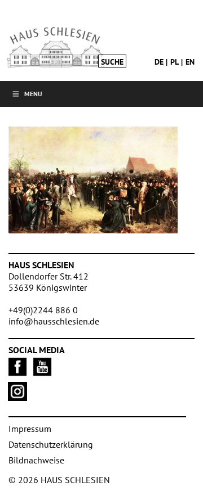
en (190, 62)
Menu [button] (33, 93)
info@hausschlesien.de (53, 321)
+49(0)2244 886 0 (43, 310)
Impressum (29, 428)
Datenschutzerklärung (50, 444)
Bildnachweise (36, 460)
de (159, 62)
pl (174, 62)
